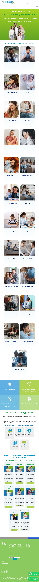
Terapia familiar (19, 464)
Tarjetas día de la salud (4, 569)
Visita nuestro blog (33, 537)
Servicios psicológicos (21, 547)
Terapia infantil (28, 545)
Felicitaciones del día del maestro (4, 556)
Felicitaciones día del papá (5, 560)
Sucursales (19, 544)
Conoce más (8, 506)
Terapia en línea (28, 548)
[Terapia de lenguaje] (19, 491)
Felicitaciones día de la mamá (4, 559)
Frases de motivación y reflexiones (4, 564)
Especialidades (20, 548)
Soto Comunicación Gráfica (13, 553)
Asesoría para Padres (30, 486)
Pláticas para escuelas (24, 510)
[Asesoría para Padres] (30, 491)
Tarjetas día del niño (4, 570)
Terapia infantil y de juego (9, 487)
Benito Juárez (19, 545)
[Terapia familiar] (19, 469)
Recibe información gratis (14, 555)
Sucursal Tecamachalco (35, 574)
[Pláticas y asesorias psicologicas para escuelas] (24, 515)
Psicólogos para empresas (14, 511)
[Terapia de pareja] (30, 469)
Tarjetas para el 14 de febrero (4, 573)
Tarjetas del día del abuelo (4, 565)
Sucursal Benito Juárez (35, 579)
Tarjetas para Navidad (4, 574)
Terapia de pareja (30, 464)
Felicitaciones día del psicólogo (4, 562)
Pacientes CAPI (20, 553)
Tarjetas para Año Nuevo (4, 571)
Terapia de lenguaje (20, 486)
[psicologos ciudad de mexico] (8, 2)
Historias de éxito (20, 543)
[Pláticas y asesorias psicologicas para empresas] (14, 517)
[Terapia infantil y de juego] (8, 493)
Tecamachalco (20, 546)
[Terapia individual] (8, 469)
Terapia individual (8, 464)
